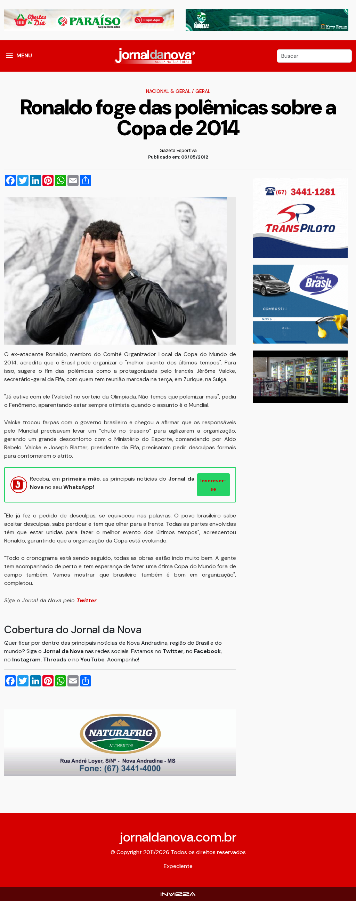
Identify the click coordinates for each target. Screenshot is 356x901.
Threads (55, 659)
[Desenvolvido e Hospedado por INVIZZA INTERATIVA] (178, 894)
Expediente (178, 866)
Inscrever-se (213, 484)
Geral (202, 91)
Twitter (173, 651)
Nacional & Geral (168, 91)
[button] (9, 56)
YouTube (92, 659)
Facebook (207, 651)
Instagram (26, 659)
